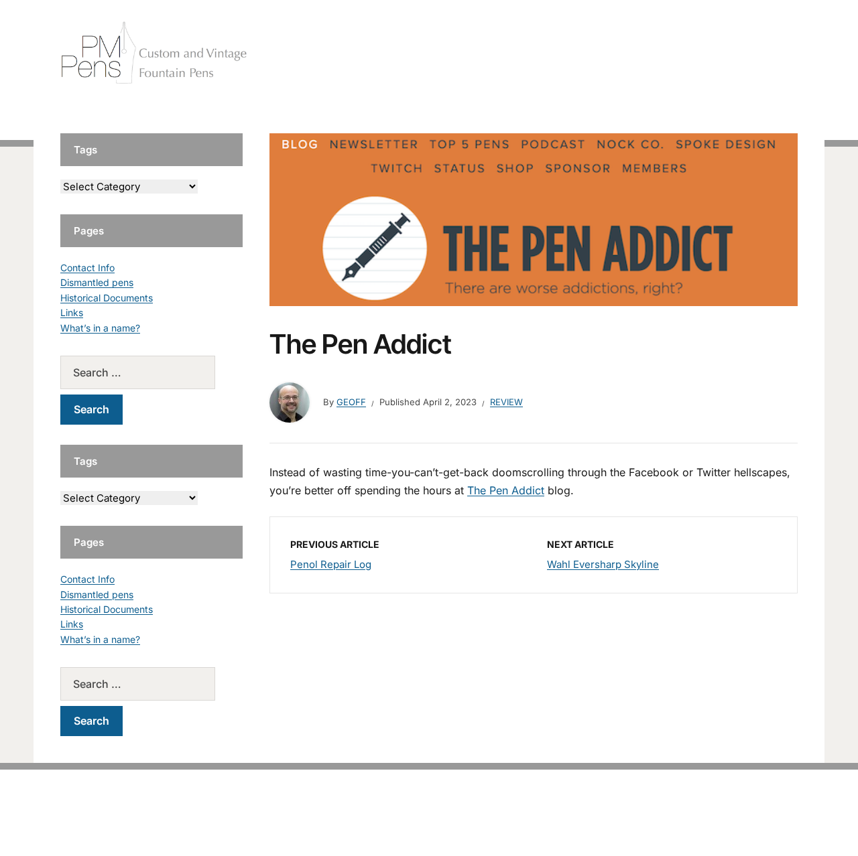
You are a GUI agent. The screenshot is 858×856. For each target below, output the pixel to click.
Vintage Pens (701, 53)
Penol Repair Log (330, 564)
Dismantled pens (96, 282)
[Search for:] (151, 372)
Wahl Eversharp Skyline (603, 564)
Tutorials (770, 53)
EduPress (456, 824)
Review (506, 402)
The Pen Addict (505, 490)
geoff (351, 402)
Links (71, 312)
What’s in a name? (100, 328)
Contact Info (87, 267)
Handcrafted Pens (610, 53)
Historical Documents (106, 297)
